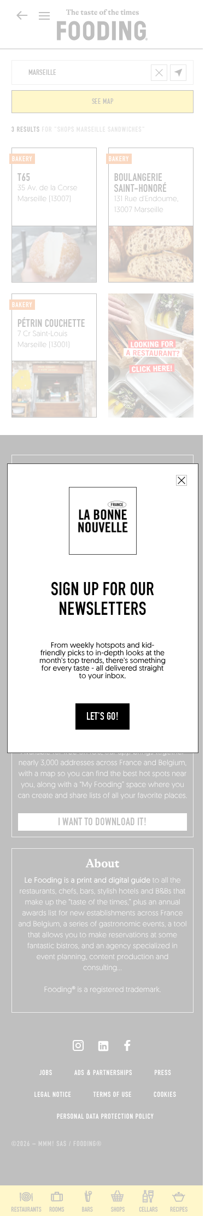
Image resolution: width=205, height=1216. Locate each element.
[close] (181, 480)
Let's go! (102, 716)
